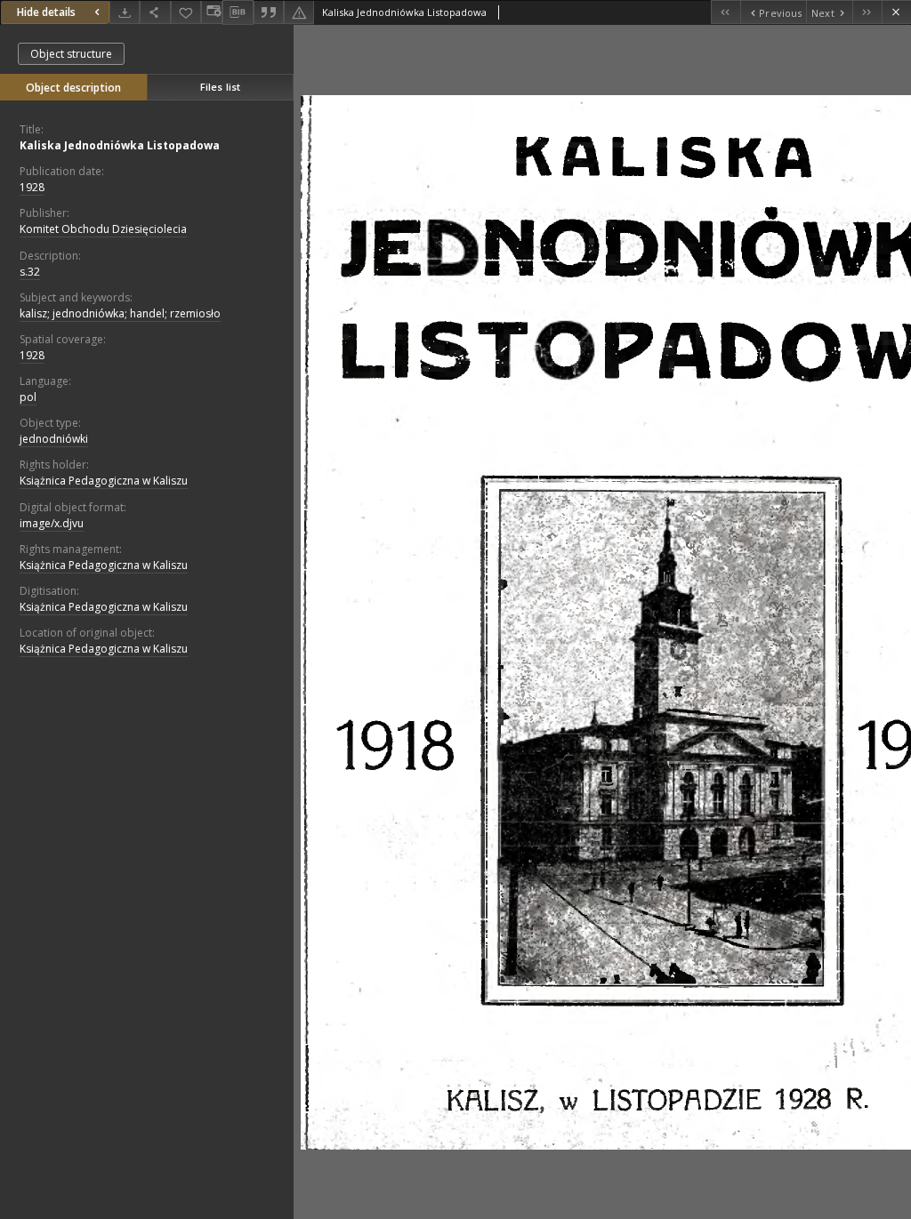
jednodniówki (54, 438)
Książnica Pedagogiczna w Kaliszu (104, 480)
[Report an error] (299, 12)
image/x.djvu (52, 523)
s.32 (30, 271)
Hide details (46, 12)
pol (28, 397)
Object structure (71, 53)
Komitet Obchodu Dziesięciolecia (103, 229)
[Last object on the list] (867, 12)
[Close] (896, 12)
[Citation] (269, 12)
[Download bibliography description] (237, 12)
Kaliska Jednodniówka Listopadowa (120, 145)
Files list (220, 86)
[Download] (124, 12)
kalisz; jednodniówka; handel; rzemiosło (120, 313)
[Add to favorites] (186, 12)
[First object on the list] (725, 12)
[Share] (155, 12)
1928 (32, 187)
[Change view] (211, 12)
